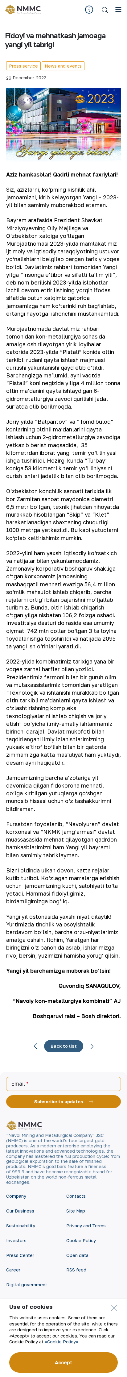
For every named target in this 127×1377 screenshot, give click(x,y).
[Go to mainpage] (24, 10)
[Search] (104, 9)
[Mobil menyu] (118, 9)
